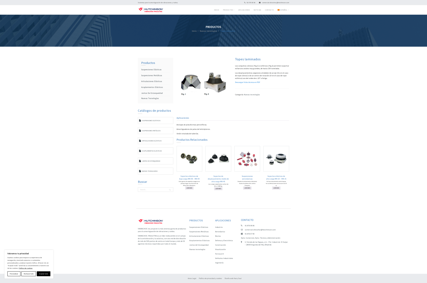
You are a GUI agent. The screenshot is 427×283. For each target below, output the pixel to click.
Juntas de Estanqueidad (152, 93)
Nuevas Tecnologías (150, 171)
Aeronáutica (220, 231)
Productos (228, 10)
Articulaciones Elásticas (151, 81)
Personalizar (14, 274)
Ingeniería (219, 263)
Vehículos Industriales (224, 258)
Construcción (220, 245)
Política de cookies (26, 268)
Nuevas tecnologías (208, 31)
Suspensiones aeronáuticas (247, 177)
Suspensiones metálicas (151, 75)
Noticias (257, 10)
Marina (218, 236)
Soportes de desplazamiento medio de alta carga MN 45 (218, 179)
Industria (219, 227)
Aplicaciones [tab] (183, 117)
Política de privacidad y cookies (210, 278)
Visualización (220, 249)
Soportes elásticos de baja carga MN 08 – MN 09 (189, 177)
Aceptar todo (43, 274)
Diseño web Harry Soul (233, 278)
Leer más (189, 188)
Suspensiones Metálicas (151, 131)
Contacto (269, 10)
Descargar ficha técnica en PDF (247, 82)
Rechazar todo (29, 274)
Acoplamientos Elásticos (152, 87)
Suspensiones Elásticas (151, 69)
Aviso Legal (192, 278)
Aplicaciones (244, 10)
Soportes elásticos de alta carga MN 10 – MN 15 (276, 177)
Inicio (216, 10)
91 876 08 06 (251, 3)
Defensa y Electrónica (224, 240)
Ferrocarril (219, 254)
